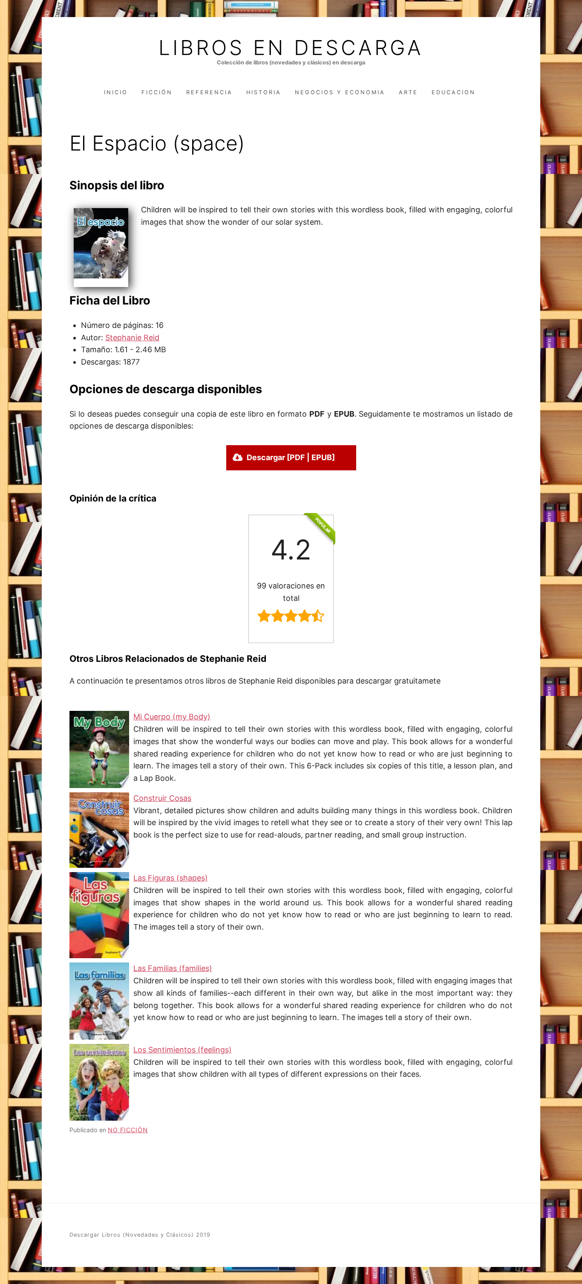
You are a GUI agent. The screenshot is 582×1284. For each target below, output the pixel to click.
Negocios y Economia (340, 92)
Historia (263, 92)
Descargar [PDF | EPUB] (291, 457)
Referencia (209, 92)
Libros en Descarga (291, 48)
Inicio (116, 92)
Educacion (453, 92)
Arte (408, 92)
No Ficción (128, 1129)
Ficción (157, 92)
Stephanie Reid (132, 337)
